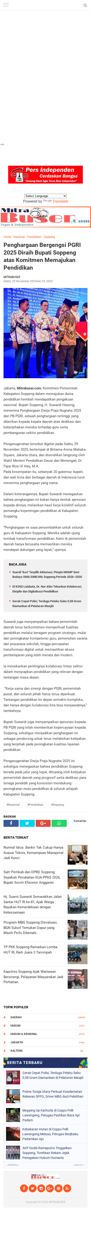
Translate (60, 201)
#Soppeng (57, 804)
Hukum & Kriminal (23, 1034)
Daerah (15, 1017)
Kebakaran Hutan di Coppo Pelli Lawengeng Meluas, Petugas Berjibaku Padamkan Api (50, 1134)
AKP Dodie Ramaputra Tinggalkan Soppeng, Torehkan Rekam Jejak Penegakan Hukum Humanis (47, 1153)
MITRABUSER (57, 1202)
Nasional (19, 237)
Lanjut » (79, 1165)
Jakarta (16, 1042)
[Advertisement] (45, 25)
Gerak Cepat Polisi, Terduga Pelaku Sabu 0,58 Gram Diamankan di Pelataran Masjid (52, 1075)
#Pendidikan (35, 804)
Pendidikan (34, 237)
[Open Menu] (6, 5)
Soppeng (49, 237)
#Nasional (13, 804)
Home (7, 237)
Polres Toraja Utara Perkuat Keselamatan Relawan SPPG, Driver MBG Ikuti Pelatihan (52, 1094)
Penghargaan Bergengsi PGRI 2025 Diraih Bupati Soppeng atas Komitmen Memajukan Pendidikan (42, 256)
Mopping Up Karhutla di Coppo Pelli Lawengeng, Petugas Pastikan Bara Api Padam (51, 1115)
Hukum (15, 1025)
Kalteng (16, 1050)
